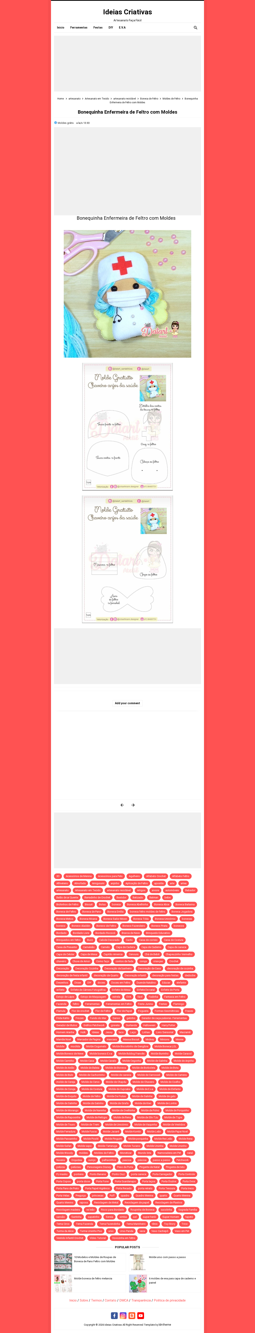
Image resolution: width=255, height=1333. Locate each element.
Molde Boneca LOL (166, 1046)
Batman (153, 897)
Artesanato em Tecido (88, 890)
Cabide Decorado (109, 939)
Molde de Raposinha (68, 1117)
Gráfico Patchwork (94, 1025)
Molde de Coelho (170, 1081)
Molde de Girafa (119, 1103)
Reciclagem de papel (137, 1202)
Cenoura (133, 954)
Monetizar (126, 1152)
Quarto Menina (182, 1195)
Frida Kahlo (62, 1018)
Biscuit (89, 904)
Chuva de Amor (81, 961)
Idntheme (165, 1324)
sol (135, 1216)
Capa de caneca (177, 947)
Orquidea (76, 1160)
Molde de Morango (67, 1110)
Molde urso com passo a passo (167, 1257)
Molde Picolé (90, 1138)
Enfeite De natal (146, 989)
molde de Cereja (65, 1081)
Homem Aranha (65, 1032)
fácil (139, 996)
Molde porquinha (138, 1138)
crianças (158, 961)
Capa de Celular (65, 954)
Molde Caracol (183, 1053)
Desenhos (62, 982)
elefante (181, 982)
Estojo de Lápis (65, 996)
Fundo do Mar (98, 1018)
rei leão (90, 1209)
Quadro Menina (144, 1195)
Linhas (146, 1032)
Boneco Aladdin (81, 925)
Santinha (76, 1216)
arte (172, 883)
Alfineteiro (62, 883)
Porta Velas (62, 1195)
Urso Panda (126, 1231)
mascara (112, 1039)
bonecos (179, 925)
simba (123, 1216)
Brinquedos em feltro (68, 939)
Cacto (129, 939)
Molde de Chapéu (116, 1081)
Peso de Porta (125, 1167)
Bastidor (121, 897)
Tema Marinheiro (136, 1223)
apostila (159, 883)
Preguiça (81, 1195)
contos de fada (124, 961)
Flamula (60, 1010)
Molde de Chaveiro (143, 1081)
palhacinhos (109, 1160)
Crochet (173, 961)
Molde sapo (85, 1145)
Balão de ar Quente (67, 897)
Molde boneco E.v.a (101, 1053)
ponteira (78, 1174)
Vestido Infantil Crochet (69, 1238)
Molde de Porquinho (177, 1110)
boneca (116, 904)
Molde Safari (63, 1145)
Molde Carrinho (65, 1060)
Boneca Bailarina (185, 904)
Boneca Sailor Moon (115, 918)
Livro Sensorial (164, 1032)
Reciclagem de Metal (106, 1202)
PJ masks (62, 1174)
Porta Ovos (189, 1181)
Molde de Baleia (90, 1067)
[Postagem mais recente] (122, 805)
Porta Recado (124, 1188)
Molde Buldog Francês (132, 1053)
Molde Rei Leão (163, 1138)
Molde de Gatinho (93, 1103)
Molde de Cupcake (119, 1089)
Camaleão (89, 947)
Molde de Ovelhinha (123, 1110)
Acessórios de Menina (79, 876)
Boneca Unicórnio (165, 918)
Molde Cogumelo (96, 1046)
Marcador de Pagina (88, 1039)
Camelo (105, 947)
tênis (155, 1223)
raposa (84, 1202)
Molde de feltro (92, 1096)
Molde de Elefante (170, 1089)
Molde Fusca (89, 1131)
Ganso (116, 1018)
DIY (89, 982)
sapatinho (93, 1216)
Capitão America (113, 954)
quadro (125, 1195)
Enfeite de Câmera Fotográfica (88, 989)
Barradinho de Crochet (97, 897)
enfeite (60, 989)
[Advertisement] (127, 64)
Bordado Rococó (105, 932)
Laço (133, 1032)
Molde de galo (167, 1096)
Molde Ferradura (65, 1131)
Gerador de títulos (66, 1025)
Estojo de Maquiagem (93, 996)
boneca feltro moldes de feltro (147, 911)
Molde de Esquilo (66, 1096)
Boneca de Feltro (66, 911)
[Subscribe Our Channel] (140, 1315)
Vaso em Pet (182, 1231)
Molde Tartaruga (107, 1145)
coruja (143, 961)
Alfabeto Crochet (156, 876)
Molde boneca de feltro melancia (93, 1278)
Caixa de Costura (173, 939)
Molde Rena (185, 1138)
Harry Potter (168, 1025)
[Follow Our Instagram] (123, 1315)
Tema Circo (63, 1223)
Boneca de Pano (91, 911)
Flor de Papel (124, 1010)
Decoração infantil (135, 975)
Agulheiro (134, 876)
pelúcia (60, 1167)
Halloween (149, 1025)
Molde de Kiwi (143, 1103)
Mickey (150, 1039)
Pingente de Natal (149, 1167)
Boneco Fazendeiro (134, 925)
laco (121, 1032)
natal (190, 1152)
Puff (112, 1195)
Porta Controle (186, 1174)
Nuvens (60, 1160)
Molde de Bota (170, 1067)
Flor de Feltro (103, 1010)
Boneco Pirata (159, 925)
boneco (60, 925)
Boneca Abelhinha (137, 904)
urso (111, 1231)
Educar (166, 982)
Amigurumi (98, 883)
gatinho (131, 1018)
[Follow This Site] (132, 1315)
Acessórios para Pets (110, 876)
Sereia (109, 1216)
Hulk (83, 1032)
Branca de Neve (131, 932)
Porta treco (187, 1188)
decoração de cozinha (180, 968)
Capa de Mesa (89, 954)
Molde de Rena (122, 1117)
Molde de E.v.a (145, 1089)
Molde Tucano (132, 1145)
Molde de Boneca (116, 1067)
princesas (97, 1195)
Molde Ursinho (178, 1145)
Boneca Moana (88, 918)
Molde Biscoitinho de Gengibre (130, 1046)
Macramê (185, 1032)
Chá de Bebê (152, 954)
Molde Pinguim (113, 1138)
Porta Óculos (169, 1181)
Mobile (60, 1046)
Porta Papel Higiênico (97, 1188)
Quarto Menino (64, 1202)
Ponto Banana (98, 1174)
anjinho (115, 883)
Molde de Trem (90, 1124)
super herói (149, 1216)
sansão (60, 1216)
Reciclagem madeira (68, 1209)
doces (101, 982)
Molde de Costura (92, 1089)
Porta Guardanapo (125, 1181)
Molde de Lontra (167, 1103)
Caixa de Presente (66, 947)
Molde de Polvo (150, 1110)
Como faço (102, 961)
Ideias (95, 1032)
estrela (116, 996)
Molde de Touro (65, 1124)
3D (58, 876)
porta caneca (138, 1174)
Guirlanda (131, 1025)
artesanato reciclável (119, 890)
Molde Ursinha (155, 1145)
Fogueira (143, 1010)
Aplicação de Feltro (137, 883)
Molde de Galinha (157, 1060)
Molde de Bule (64, 1074)
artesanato (62, 890)
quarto (163, 1195)
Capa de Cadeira (125, 947)
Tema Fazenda (84, 1223)
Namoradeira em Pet (169, 1152)
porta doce (83, 1181)
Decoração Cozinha (87, 968)
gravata (115, 1025)
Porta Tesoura (167, 1188)
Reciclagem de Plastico (168, 1202)
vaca (142, 1231)
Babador (190, 890)
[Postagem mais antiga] (132, 805)
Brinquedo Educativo (158, 932)
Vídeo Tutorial (98, 1238)
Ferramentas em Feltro (119, 1003)
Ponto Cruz (118, 1174)
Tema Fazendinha (109, 1223)
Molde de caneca (121, 1074)
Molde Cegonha (132, 1060)
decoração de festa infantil (71, 975)
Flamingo (178, 1003)
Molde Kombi (133, 1131)
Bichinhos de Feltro (67, 904)
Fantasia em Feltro (174, 996)
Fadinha (153, 996)
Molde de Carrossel (148, 1074)
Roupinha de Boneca (142, 1209)
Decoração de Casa (149, 968)
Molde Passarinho (66, 1138)
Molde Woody (64, 1152)
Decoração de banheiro (118, 968)
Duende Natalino (146, 982)
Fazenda (61, 1003)
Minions (164, 1039)
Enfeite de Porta (170, 989)
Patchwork (183, 1160)
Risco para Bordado (112, 1209)
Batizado (138, 897)
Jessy (108, 1032)
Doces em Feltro (120, 982)
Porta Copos (63, 1181)
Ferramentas (92, 1003)
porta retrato (145, 1188)
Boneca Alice (161, 904)
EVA (129, 996)
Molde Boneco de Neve (69, 1053)
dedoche (190, 975)
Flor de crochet (80, 1010)
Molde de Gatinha (66, 1103)
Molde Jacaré (111, 1131)
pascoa (127, 1160)
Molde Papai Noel (177, 1131)
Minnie (179, 1039)
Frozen (80, 1018)
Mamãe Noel (63, 1039)
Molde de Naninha (95, 1110)
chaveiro (61, 961)
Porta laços (148, 1181)
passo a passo (161, 1160)
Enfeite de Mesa (121, 989)
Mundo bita (144, 1152)
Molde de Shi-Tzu (147, 1117)
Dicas (78, 982)
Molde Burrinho (160, 1053)
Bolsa (102, 904)
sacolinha (166, 1209)
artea (183, 883)
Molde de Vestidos (174, 1124)
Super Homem (170, 1216)
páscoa (142, 1160)
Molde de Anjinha (184, 1060)
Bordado (61, 932)
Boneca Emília (115, 911)
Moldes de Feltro (104, 1152)
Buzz (90, 939)
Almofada (80, 883)
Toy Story (169, 1223)
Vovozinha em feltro (123, 1238)
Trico (184, 1223)
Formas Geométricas (167, 1010)
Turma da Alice (65, 1231)
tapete (189, 1216)
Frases (189, 1010)
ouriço (92, 1160)
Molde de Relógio (97, 1117)
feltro (76, 1003)
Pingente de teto (175, 1167)
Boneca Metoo (64, 918)
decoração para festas (165, 975)
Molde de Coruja (65, 1089)
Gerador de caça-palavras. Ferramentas (164, 1018)
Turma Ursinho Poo (91, 1231)
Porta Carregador (162, 1174)
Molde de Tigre (173, 1117)
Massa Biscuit (131, 1039)
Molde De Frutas (116, 1096)
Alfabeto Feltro (180, 876)
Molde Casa (87, 1060)
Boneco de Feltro (106, 925)
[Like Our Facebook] (114, 1315)
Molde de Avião (65, 1067)
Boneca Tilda (141, 918)
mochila (75, 1046)
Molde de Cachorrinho (92, 1074)
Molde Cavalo (108, 1060)
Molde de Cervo (90, 1081)
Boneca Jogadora (182, 911)
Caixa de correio (148, 939)
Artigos (141, 890)
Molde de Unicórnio (116, 1124)
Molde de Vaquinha (145, 1124)
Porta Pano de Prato (67, 1188)
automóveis (172, 890)
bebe (168, 897)
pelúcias (76, 1167)
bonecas (187, 918)
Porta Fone (102, 1181)
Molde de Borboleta (143, 1067)
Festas (163, 1003)
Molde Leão (154, 1131)
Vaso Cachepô (159, 1231)
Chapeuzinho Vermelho (179, 954)
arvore (155, 890)
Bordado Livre (81, 932)
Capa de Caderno (151, 947)
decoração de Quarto (106, 975)
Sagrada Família (187, 1209)
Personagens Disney (99, 1167)
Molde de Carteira (176, 1074)
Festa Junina (145, 1003)
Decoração (62, 968)
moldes (83, 1152)
